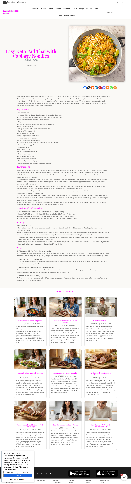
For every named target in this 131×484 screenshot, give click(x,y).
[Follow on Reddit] (50, 473)
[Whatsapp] (111, 87)
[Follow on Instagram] (126, 2)
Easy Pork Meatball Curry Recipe (65, 425)
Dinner (50, 9)
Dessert (58, 9)
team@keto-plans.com (16, 2)
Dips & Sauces (69, 16)
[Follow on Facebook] (117, 2)
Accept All (18, 475)
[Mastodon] (103, 87)
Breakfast (35, 9)
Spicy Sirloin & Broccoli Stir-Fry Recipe (30, 374)
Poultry (89, 9)
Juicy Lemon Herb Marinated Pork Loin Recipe (30, 426)
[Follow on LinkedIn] (46, 473)
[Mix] (107, 87)
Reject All (25, 472)
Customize (10, 472)
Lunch (43, 9)
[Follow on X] (122, 2)
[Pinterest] (100, 87)
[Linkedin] (96, 87)
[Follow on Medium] (37, 473)
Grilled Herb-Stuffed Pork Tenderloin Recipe (101, 374)
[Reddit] (92, 87)
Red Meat (66, 9)
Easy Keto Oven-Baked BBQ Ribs (65, 373)
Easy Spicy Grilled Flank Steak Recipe (65, 322)
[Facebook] (85, 87)
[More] (115, 87)
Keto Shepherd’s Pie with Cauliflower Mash (100, 426)
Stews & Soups (78, 9)
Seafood (59, 16)
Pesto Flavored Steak (100, 321)
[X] (89, 87)
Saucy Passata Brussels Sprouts (30, 321)
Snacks (96, 9)
